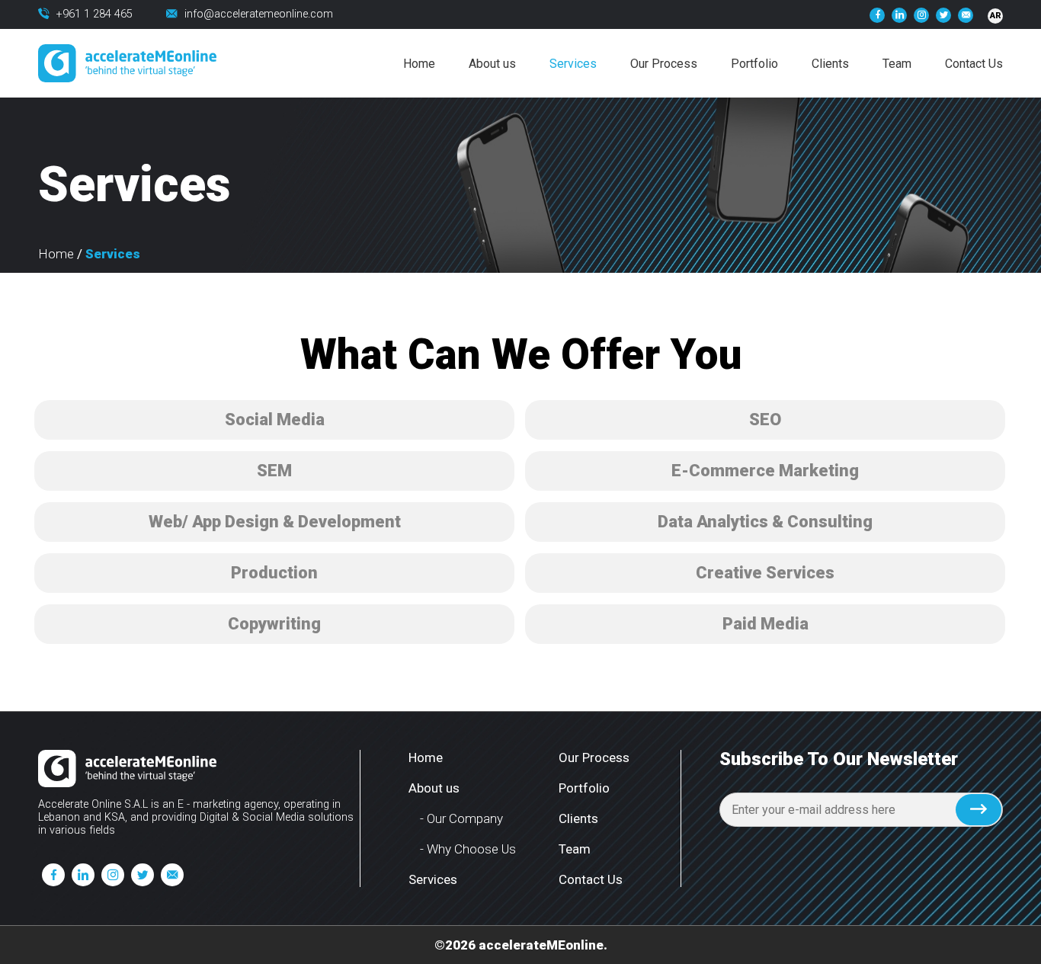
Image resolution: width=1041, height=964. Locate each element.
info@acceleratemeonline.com (258, 14)
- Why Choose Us (468, 849)
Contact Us (974, 63)
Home (419, 63)
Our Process (663, 63)
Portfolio (754, 63)
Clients (830, 63)
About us (492, 63)
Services (573, 63)
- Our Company (461, 818)
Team (896, 63)
